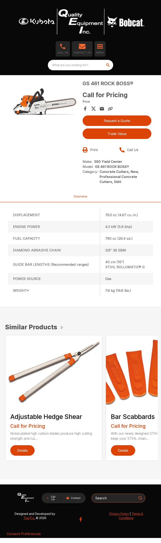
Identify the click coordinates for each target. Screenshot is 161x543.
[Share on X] (93, 108)
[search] (108, 65)
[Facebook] (80, 519)
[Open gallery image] (44, 101)
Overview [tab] (80, 196)
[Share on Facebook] (85, 108)
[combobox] (80, 65)
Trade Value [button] (116, 134)
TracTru (28, 518)
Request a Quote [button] (117, 121)
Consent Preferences (24, 534)
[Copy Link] (110, 108)
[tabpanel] (44, 101)
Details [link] (22, 450)
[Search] (140, 498)
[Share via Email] (101, 108)
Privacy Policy (119, 514)
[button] (63, 49)
